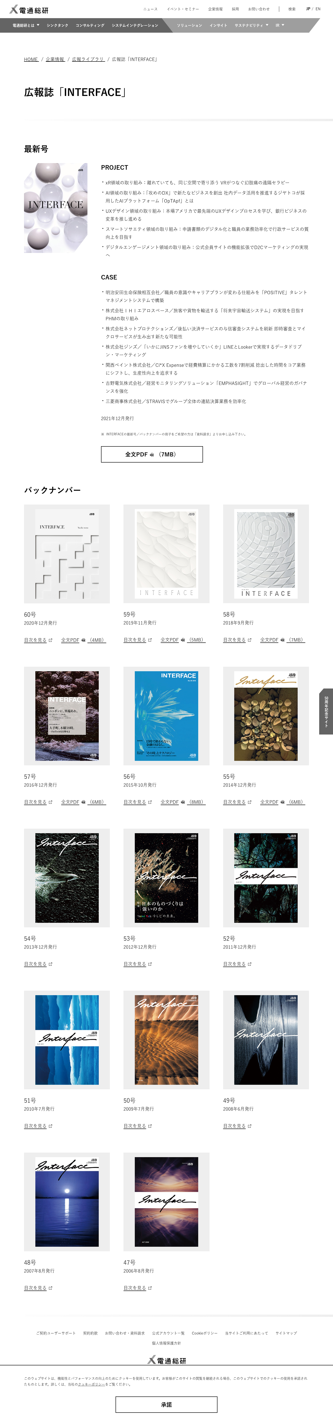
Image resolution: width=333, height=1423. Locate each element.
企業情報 (215, 9)
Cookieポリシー (205, 1333)
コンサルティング (90, 25)
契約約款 (90, 1333)
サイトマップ (286, 1333)
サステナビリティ (249, 25)
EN (318, 9)
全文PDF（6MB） (83, 802)
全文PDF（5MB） (183, 639)
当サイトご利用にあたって (246, 1333)
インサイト (218, 25)
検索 (292, 9)
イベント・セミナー (183, 9)
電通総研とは (23, 25)
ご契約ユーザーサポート (56, 1333)
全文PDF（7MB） (282, 639)
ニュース (150, 9)
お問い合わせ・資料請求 (125, 1333)
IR (277, 25)
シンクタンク (57, 25)
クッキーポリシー (91, 1384)
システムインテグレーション (135, 25)
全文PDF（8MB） (183, 802)
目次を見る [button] (35, 640)
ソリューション (189, 25)
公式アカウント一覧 (168, 1333)
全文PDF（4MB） (83, 640)
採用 (235, 9)
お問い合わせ (259, 9)
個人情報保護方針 (166, 1343)
